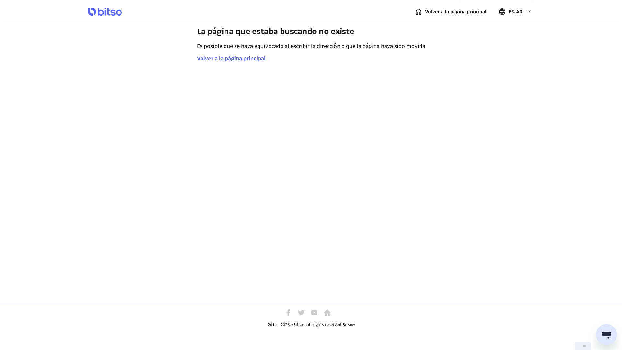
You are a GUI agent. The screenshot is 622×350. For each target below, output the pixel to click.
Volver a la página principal (231, 58)
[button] (515, 12)
